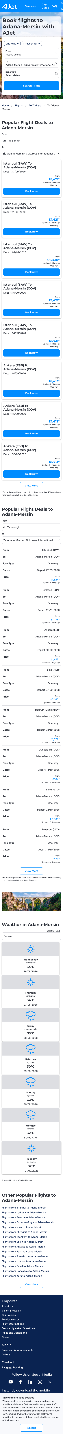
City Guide (45, 6)
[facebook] (20, 1382)
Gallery (6, 1354)
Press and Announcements (17, 1350)
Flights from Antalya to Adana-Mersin (24, 1246)
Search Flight (31, 85)
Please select (13, 54)
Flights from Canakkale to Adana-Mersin (25, 1270)
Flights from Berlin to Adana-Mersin (22, 1241)
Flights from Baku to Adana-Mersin (22, 1251)
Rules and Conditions (14, 1332)
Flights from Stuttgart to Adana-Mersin (24, 1231)
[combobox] (33, 140)
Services (32, 6)
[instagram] (40, 1382)
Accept (31, 1427)
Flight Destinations (13, 1323)
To (7, 61)
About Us (7, 1306)
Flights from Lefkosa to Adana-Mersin (24, 1212)
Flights (19, 105)
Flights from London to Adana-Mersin (24, 1261)
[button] (32, 43)
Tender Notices (11, 1319)
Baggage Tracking (12, 1367)
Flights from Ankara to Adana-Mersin (23, 1217)
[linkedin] (30, 1382)
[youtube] (10, 1382)
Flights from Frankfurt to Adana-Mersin (25, 1256)
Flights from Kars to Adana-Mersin (22, 1275)
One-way (11, 43)
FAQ (54, 6)
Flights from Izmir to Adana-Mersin (22, 1227)
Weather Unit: (53, 931)
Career (6, 1337)
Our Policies (9, 1315)
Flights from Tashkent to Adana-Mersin (25, 1236)
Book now (31, 191)
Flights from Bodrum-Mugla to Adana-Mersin (28, 1222)
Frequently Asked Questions (18, 1328)
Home (5, 105)
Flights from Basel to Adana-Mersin (22, 1266)
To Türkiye (35, 105)
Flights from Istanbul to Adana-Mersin (24, 1207)
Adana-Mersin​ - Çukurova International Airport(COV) (30, 64)
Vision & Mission (11, 1310)
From (8, 51)
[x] (50, 1382)
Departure (11, 72)
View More (31, 1284)
